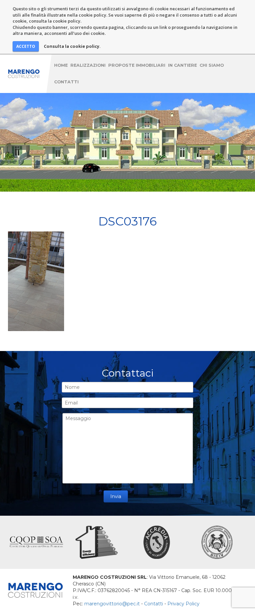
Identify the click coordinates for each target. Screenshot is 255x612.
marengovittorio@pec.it (112, 604)
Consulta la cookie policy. (72, 46)
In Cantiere (182, 65)
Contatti (66, 81)
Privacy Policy (183, 604)
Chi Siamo (212, 65)
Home (61, 65)
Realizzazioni (88, 65)
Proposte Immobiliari (136, 65)
